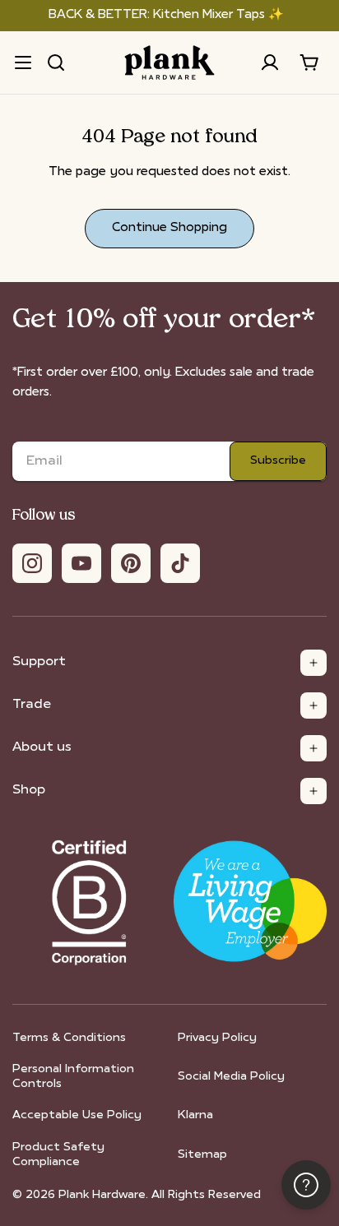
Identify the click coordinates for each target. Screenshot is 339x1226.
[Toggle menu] (23, 62)
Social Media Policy (231, 1077)
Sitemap (202, 1155)
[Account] (270, 62)
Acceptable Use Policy (77, 1115)
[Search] (56, 62)
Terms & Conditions (69, 1038)
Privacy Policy (217, 1038)
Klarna (195, 1115)
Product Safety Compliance (58, 1154)
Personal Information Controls (73, 1076)
